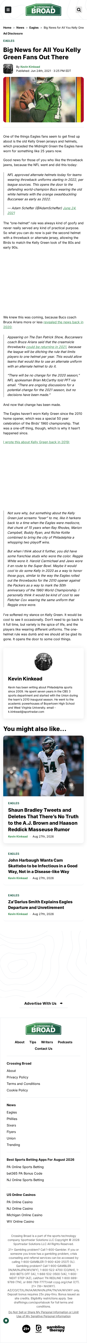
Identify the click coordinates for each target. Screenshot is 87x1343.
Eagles (8, 40)
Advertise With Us (40, 1003)
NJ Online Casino (20, 1208)
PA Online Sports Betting (25, 1167)
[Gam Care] (39, 1329)
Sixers (11, 1125)
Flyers (11, 1132)
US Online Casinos (21, 1195)
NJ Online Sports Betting (25, 1180)
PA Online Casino (20, 1202)
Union (11, 1138)
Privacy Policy (17, 1077)
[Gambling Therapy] (56, 1328)
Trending (13, 1145)
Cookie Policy (17, 1090)
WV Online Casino (20, 1221)
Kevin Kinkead (30, 66)
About (19, 1042)
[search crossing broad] (79, 9)
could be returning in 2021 (46, 347)
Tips (32, 1042)
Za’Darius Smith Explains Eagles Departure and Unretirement (40, 904)
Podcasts (65, 1042)
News (11, 1105)
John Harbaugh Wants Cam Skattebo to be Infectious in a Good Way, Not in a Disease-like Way (42, 866)
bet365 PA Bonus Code (24, 1173)
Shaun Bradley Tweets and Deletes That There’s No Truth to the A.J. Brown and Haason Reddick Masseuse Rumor (43, 819)
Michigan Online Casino (24, 1215)
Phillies (12, 1119)
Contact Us (43, 1049)
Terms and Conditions (23, 1084)
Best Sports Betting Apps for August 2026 (40, 1160)
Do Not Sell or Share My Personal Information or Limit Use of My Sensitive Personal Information (43, 1314)
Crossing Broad (19, 1063)
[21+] (26, 1329)
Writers (47, 1042)
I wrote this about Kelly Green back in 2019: (36, 442)
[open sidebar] (8, 9)
